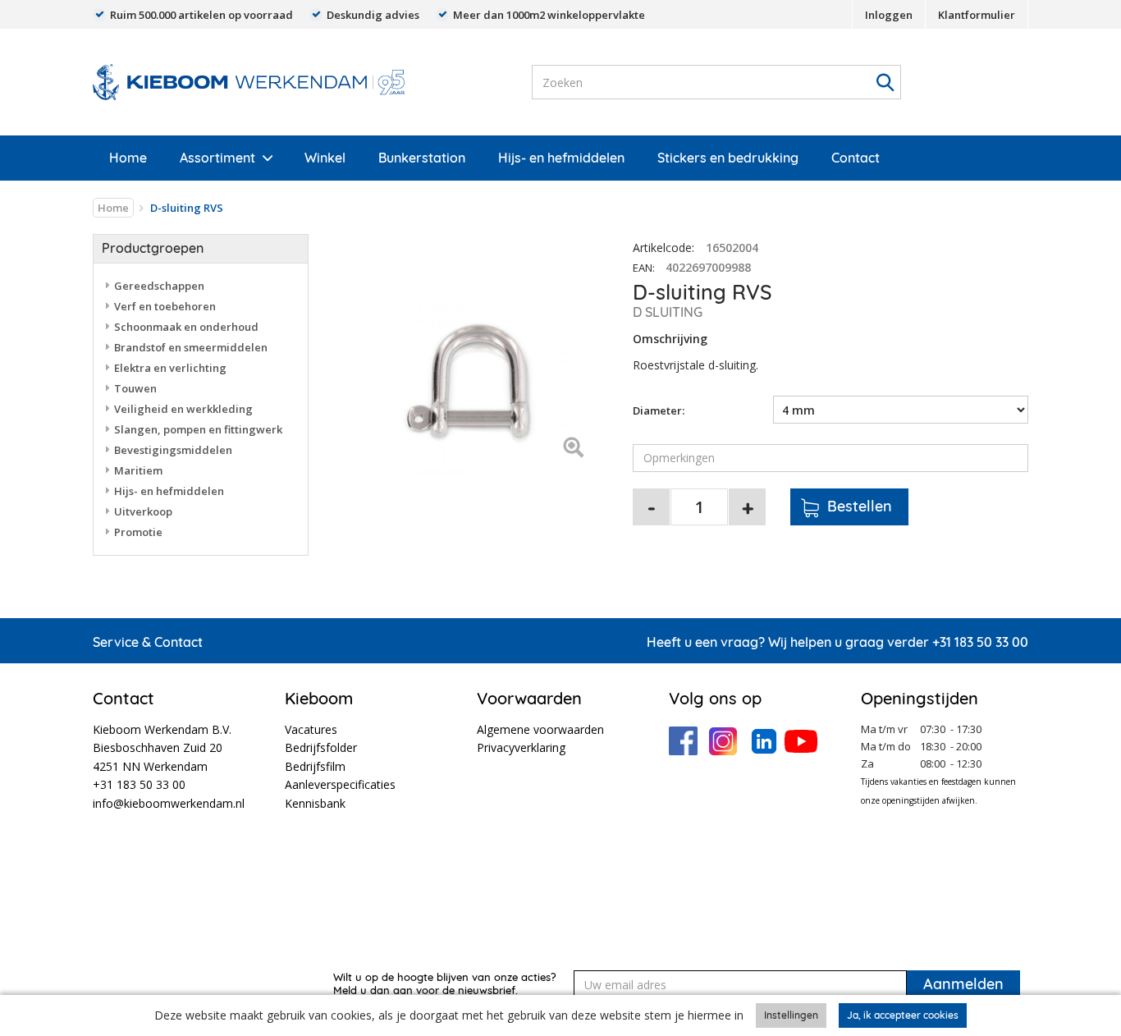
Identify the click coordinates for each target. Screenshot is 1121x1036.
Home (128, 157)
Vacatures (311, 729)
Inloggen (889, 14)
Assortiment (217, 157)
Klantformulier (976, 14)
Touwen (135, 388)
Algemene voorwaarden (540, 729)
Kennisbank (315, 803)
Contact (855, 157)
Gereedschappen (159, 285)
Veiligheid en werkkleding (183, 408)
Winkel (324, 157)
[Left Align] (573, 448)
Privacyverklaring (521, 747)
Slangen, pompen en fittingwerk (198, 429)
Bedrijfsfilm (315, 766)
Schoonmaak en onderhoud (186, 326)
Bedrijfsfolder (321, 747)
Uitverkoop (143, 511)
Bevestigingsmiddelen (173, 449)
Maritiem (138, 470)
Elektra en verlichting (170, 367)
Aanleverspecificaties (340, 784)
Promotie (138, 532)
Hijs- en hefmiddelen (561, 157)
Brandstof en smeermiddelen (191, 347)
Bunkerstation (421, 157)
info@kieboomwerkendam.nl (169, 803)
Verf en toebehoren (165, 306)
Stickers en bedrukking (727, 157)
